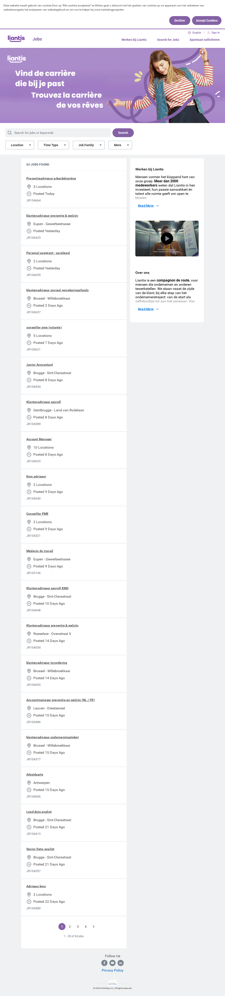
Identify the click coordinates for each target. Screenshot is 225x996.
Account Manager (39, 439)
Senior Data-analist (40, 849)
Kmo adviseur (36, 476)
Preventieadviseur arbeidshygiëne (51, 178)
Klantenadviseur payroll (43, 402)
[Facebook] (104, 963)
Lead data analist (39, 811)
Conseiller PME (37, 513)
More (117, 145)
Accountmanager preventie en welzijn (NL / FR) (60, 700)
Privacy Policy (112, 970)
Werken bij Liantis (134, 39)
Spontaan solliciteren (205, 39)
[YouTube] (112, 963)
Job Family (86, 145)
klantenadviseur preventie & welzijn (52, 215)
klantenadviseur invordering (46, 662)
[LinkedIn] (121, 963)
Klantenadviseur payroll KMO (47, 588)
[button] (167, 238)
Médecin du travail (39, 551)
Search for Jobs (168, 39)
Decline (179, 20)
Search (123, 132)
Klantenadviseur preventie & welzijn (52, 625)
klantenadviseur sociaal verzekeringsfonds (57, 290)
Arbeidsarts (34, 774)
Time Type (51, 145)
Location (17, 145)
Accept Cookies (207, 20)
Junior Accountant (39, 364)
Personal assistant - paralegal (48, 253)
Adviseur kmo (36, 886)
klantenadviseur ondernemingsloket (52, 737)
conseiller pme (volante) (44, 327)
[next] (93, 926)
